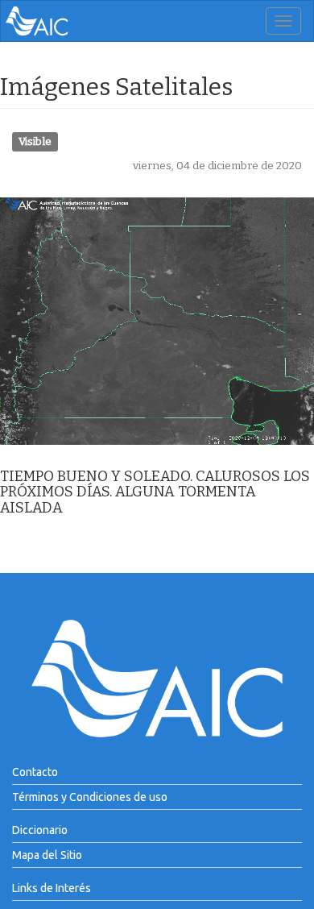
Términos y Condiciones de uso (89, 797)
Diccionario (40, 830)
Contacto (35, 772)
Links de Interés (51, 888)
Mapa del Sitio (47, 855)
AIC (61, 21)
